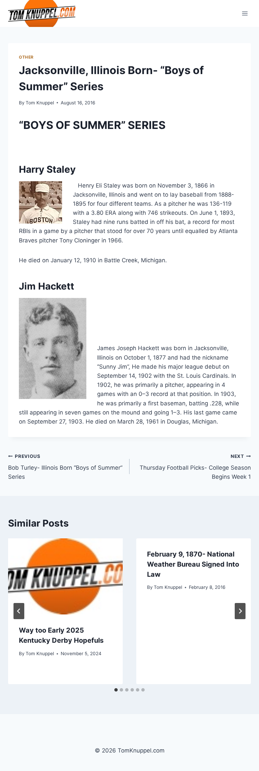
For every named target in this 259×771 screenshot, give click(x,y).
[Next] (240, 611)
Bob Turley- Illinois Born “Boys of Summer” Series (65, 467)
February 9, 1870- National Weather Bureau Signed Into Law (193, 564)
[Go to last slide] (18, 611)
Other (26, 57)
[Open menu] (244, 13)
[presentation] (65, 576)
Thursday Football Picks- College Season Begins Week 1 (195, 467)
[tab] (116, 690)
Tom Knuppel (40, 102)
